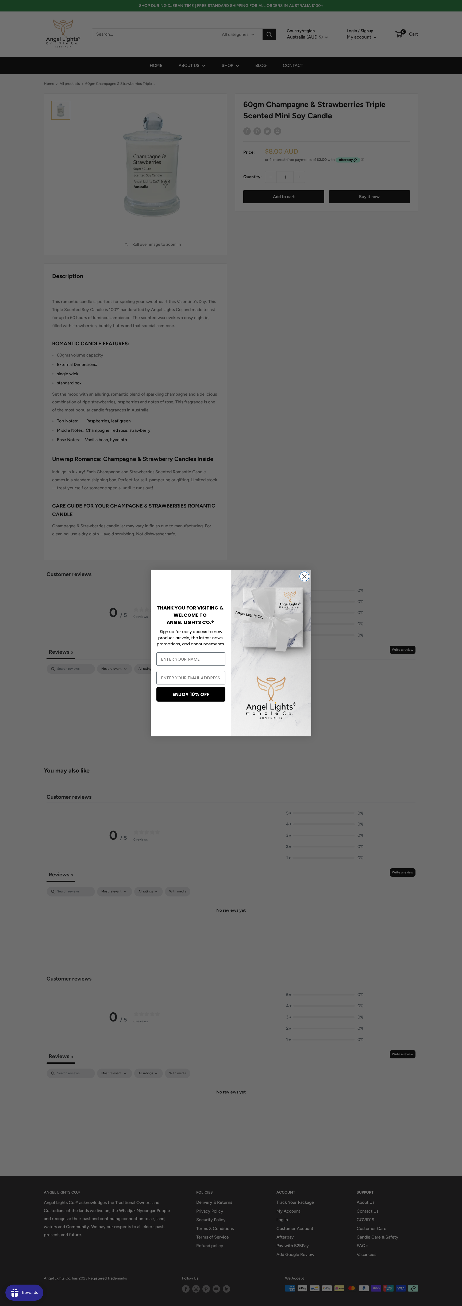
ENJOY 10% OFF (191, 694)
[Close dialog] (304, 576)
